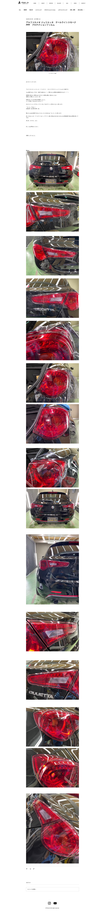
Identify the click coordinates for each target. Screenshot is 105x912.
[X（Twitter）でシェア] (30, 868)
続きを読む (80, 9)
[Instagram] (49, 903)
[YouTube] (55, 903)
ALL (20, 9)
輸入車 (31, 9)
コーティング (39, 9)
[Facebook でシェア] (26, 868)
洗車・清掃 (72, 9)
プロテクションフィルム (49, 9)
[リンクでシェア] (33, 868)
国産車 (25, 9)
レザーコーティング (62, 9)
